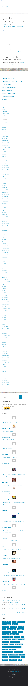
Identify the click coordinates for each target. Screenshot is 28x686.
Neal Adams (5, 644)
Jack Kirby (9, 639)
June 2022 (4, 234)
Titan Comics (5, 657)
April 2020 (4, 293)
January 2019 (5, 326)
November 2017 (5, 358)
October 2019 (5, 306)
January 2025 (5, 165)
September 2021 (6, 255)
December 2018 (5, 328)
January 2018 (5, 353)
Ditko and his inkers (7, 448)
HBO (12, 636)
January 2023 (5, 219)
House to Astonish (7, 90)
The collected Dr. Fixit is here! (9, 593)
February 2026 (5, 136)
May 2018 (4, 344)
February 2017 (5, 378)
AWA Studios (21, 626)
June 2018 (4, 342)
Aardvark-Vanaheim (6, 621)
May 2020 (4, 290)
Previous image (8, 49)
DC (9, 631)
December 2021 (5, 248)
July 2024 (4, 178)
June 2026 (4, 127)
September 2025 (6, 147)
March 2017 (4, 375)
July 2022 (4, 232)
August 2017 (4, 364)
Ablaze (13, 621)
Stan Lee (4, 654)
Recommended (6, 647)
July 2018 (4, 340)
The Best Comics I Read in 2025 (10, 439)
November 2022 (5, 223)
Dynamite (20, 631)
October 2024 (5, 172)
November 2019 (5, 304)
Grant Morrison (6, 636)
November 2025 (5, 143)
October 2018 (5, 333)
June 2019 (4, 315)
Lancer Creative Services (16, 671)
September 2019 (6, 308)
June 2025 (4, 154)
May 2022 (4, 237)
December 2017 (5, 355)
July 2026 (4, 125)
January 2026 (5, 138)
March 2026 (4, 134)
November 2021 (5, 250)
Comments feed (5, 113)
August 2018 (4, 337)
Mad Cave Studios (16, 639)
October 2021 (5, 252)
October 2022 (5, 225)
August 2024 (4, 176)
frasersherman (5, 600)
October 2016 (5, 387)
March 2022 (4, 241)
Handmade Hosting (10, 672)
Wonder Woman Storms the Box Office (11, 558)
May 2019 (4, 317)
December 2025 (5, 140)
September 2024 (6, 174)
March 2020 (4, 295)
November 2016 (5, 384)
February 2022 (5, 243)
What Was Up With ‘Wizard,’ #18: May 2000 (12, 485)
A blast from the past (8, 466)
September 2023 (6, 201)
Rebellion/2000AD (18, 644)
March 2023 (4, 214)
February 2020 (5, 297)
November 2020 (5, 277)
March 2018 (4, 349)
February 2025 (5, 163)
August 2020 (4, 284)
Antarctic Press (6, 626)
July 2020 (4, 286)
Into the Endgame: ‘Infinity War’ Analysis (11, 540)
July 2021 (4, 259)
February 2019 (5, 324)
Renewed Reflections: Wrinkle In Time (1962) (12, 567)
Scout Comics (12, 649)
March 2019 (4, 322)
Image (4, 639)
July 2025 (4, 152)
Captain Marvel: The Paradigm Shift (10, 457)
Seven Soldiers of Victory (8, 652)
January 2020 (5, 299)
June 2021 (4, 261)
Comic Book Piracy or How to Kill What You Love (13, 521)
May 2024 (4, 183)
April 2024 (4, 185)
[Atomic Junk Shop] (5, 5)
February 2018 (5, 351)
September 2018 (6, 335)
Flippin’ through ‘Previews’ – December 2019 (13, 26)
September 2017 (6, 362)
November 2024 (5, 169)
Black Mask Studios (11, 629)
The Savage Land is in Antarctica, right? (11, 513)
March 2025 (4, 160)
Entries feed (4, 111)
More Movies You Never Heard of (10, 493)
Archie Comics (13, 626)
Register (4, 107)
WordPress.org (5, 116)
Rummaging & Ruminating (8, 93)
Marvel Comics (5, 642)
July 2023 (4, 205)
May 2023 (4, 210)
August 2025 (4, 149)
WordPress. (18, 681)
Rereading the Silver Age (16, 647)
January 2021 (5, 272)
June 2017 (4, 369)
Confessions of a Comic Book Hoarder (12, 81)
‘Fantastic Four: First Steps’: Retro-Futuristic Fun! (13, 575)
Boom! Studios (20, 629)
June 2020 (4, 288)
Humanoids (17, 636)
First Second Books (14, 634)
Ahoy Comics (14, 624)
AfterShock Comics (6, 624)
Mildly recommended (14, 642)
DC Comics (14, 631)
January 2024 (5, 192)
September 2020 (6, 281)
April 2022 (4, 239)
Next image (20, 51)
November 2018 (5, 331)
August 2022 (4, 230)
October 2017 (5, 360)
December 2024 (5, 167)
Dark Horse (5, 631)
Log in (3, 109)
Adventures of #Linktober (8, 431)
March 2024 (4, 187)
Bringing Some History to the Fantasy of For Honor (14, 584)
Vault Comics (5, 659)
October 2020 (5, 279)
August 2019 (4, 310)
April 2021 (4, 266)
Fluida (13, 681)
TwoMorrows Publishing (14, 657)
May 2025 (4, 156)
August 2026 (4, 122)
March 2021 (4, 268)
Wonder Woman (13, 659)
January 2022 (5, 246)
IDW (22, 636)
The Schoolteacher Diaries (9, 96)
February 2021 (5, 270)
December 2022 (5, 221)
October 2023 (5, 199)
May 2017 (4, 371)
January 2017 (5, 380)
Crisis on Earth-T (6, 84)
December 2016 (5, 382)
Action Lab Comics (21, 621)
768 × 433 (6, 24)
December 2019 (5, 302)
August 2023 (4, 203)
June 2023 (4, 207)
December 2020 (5, 275)
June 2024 (4, 181)
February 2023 (5, 216)
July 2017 (4, 366)
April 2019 (4, 319)
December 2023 (5, 194)
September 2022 (6, 228)
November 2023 (5, 196)
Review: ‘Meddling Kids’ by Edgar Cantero (12, 549)
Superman (22, 654)
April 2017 (4, 373)
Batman (4, 629)
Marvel (23, 639)
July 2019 (4, 313)
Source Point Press (18, 652)
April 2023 (4, 212)
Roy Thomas (5, 649)
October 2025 (5, 145)
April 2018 (4, 346)
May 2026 (4, 129)
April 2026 (4, 131)
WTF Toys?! (4, 99)
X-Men (19, 659)
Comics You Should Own (8, 78)
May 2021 (4, 263)
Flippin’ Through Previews (9, 87)
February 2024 (5, 190)
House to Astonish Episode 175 (10, 422)
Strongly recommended (13, 654)
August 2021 (4, 257)
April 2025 (4, 158)
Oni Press (11, 644)
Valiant (22, 657)
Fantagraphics (5, 634)
